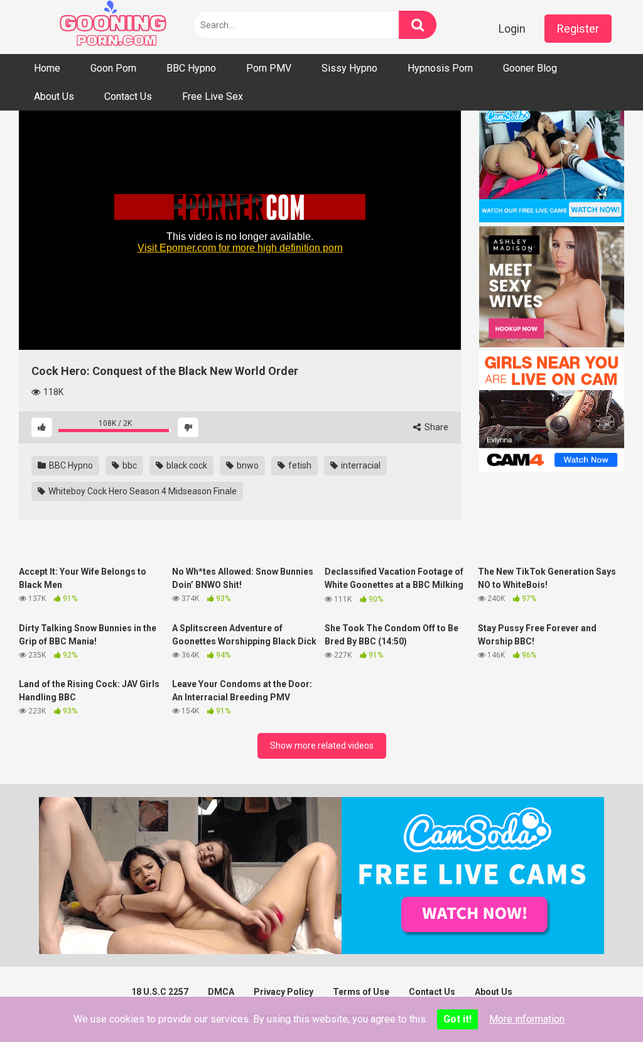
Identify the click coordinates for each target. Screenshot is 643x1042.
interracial (360, 465)
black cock (186, 465)
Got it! (457, 1019)
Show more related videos (322, 746)
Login (512, 28)
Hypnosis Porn (440, 68)
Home (47, 68)
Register (578, 28)
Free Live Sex (212, 96)
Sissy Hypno (349, 68)
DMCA (221, 992)
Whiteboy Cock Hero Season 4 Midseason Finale (141, 491)
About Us (54, 96)
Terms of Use (361, 992)
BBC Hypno (191, 68)
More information (527, 1019)
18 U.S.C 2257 (159, 992)
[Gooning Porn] (113, 27)
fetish (298, 465)
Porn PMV (268, 68)
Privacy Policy (283, 992)
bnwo (247, 465)
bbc (129, 465)
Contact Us (128, 96)
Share (435, 427)
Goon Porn (113, 68)
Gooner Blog (530, 68)
